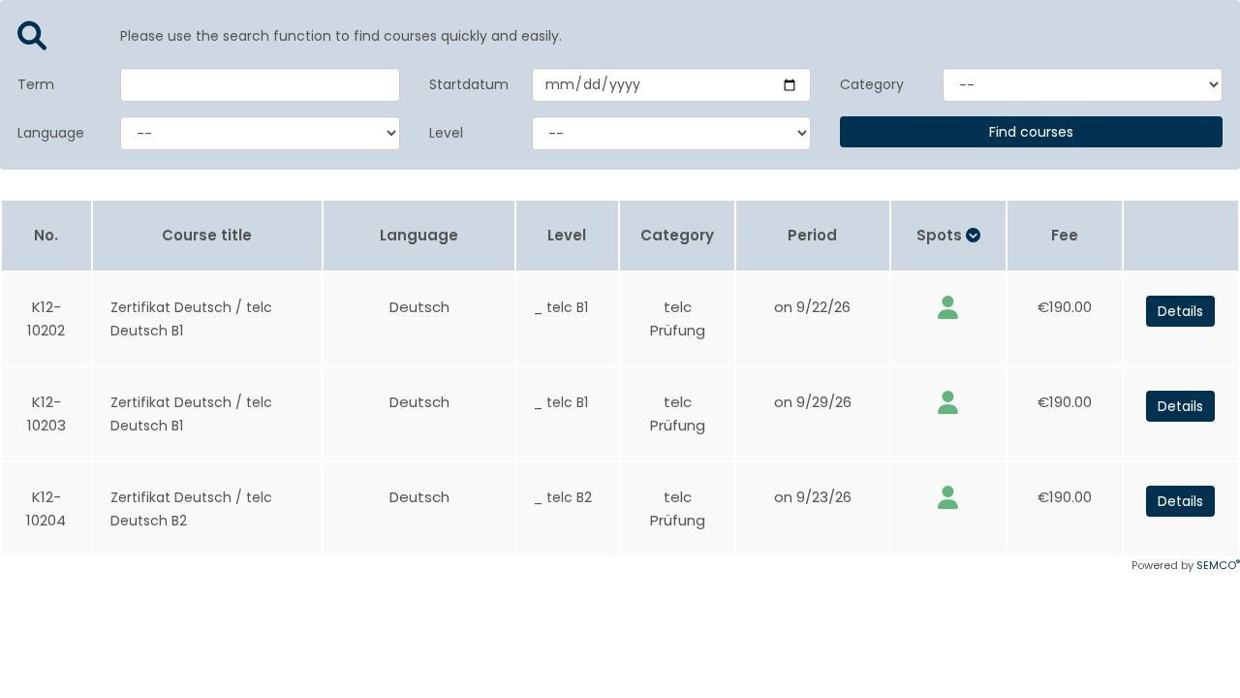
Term (35, 84)
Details (1180, 311)
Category (872, 84)
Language (50, 133)
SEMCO (1218, 565)
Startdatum (466, 84)
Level (446, 133)
